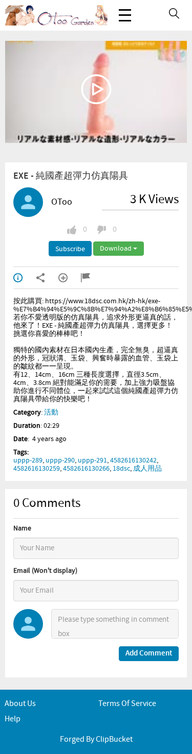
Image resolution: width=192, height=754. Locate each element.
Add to (69, 277)
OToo (61, 202)
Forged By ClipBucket (96, 739)
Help (12, 719)
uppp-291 (92, 460)
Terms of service (127, 703)
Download (116, 248)
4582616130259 (36, 468)
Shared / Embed (47, 277)
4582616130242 (133, 460)
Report (92, 277)
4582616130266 (86, 468)
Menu (125, 15)
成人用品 (147, 468)
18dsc (121, 468)
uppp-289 (27, 460)
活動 (51, 412)
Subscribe (70, 249)
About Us (20, 703)
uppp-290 (60, 460)
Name (22, 528)
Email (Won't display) (45, 571)
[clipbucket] (56, 15)
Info (24, 277)
